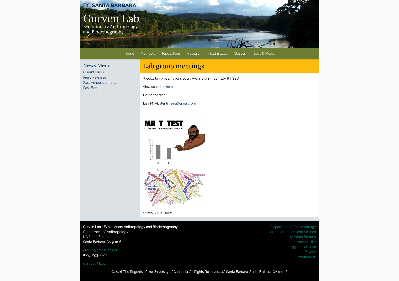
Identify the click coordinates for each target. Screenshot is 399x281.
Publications (171, 53)
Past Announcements (99, 83)
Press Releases (94, 77)
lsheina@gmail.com (181, 103)
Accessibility (306, 242)
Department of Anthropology (293, 227)
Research (194, 53)
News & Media (263, 53)
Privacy (310, 252)
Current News (93, 72)
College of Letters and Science (292, 232)
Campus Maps (94, 263)
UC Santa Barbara (302, 237)
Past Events (92, 88)
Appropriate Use (303, 247)
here (169, 87)
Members (148, 53)
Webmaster (307, 257)
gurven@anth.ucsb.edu (100, 250)
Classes (240, 53)
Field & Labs (217, 53)
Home (129, 53)
